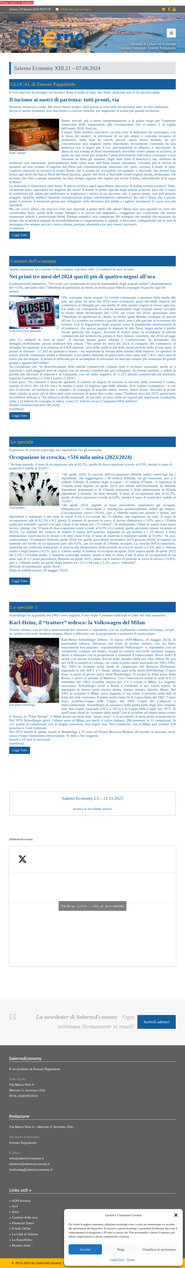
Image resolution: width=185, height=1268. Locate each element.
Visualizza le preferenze (159, 1249)
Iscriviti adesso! (157, 1022)
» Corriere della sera (23, 1217)
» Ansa (14, 1212)
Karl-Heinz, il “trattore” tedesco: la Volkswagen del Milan (77, 622)
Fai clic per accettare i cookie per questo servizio (92, 906)
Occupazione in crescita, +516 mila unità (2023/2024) (70, 457)
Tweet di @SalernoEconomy (92, 906)
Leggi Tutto (19, 235)
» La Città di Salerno (23, 1234)
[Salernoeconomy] (52, 38)
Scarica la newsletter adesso (92, 809)
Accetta (85, 1249)
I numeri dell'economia (33, 261)
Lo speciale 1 (23, 607)
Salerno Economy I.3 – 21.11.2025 (92, 798)
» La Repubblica (20, 1240)
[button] (176, 1215)
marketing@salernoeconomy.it (30, 1169)
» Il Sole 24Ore (20, 1228)
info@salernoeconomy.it (75, 9)
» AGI (13, 1206)
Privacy (131, 1259)
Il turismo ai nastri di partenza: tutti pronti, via (64, 100)
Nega (121, 1249)
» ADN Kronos (19, 1200)
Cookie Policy (117, 1259)
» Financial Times (21, 1223)
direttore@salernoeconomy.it (29, 1164)
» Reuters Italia (19, 1245)
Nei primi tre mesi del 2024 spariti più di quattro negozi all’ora (82, 276)
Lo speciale (21, 442)
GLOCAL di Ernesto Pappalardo (43, 84)
